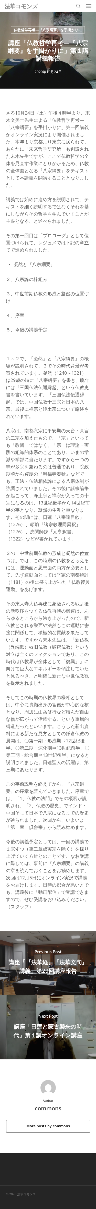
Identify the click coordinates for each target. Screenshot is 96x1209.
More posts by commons (48, 1126)
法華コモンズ (21, 6)
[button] (88, 5)
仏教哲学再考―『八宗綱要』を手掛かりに (48, 29)
